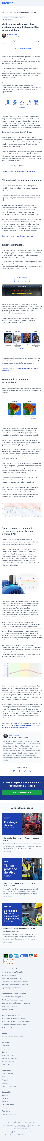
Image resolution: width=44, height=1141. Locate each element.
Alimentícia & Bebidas (9, 1058)
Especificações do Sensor (11, 988)
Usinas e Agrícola (8, 1055)
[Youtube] (19, 1122)
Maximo (4, 1083)
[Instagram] (15, 1122)
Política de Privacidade (10, 1114)
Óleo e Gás (6, 1065)
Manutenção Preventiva (10, 1006)
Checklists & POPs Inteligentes (12, 997)
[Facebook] (12, 1122)
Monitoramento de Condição (13, 969)
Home (4, 12)
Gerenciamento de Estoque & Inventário (16, 1003)
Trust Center (6, 1111)
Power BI (5, 1080)
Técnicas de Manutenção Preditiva (22, 12)
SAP (3, 1077)
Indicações (5, 1108)
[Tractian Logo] (8, 3)
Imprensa (5, 1101)
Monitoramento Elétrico (11, 1015)
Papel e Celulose (8, 1061)
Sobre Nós (5, 1095)
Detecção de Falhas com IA (11, 978)
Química (4, 1052)
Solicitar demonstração (22, 792)
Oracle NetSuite (7, 1074)
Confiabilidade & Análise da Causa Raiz (15, 981)
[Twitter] (22, 1122)
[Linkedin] (8, 1122)
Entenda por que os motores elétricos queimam (18, 171)
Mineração (5, 1049)
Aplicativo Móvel (7, 1009)
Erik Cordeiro (12, 34)
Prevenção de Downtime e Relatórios (15, 985)
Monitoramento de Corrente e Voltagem (16, 1021)
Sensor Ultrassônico (9, 975)
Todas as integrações (9, 1086)
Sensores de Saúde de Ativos (12, 1037)
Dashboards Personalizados (12, 1028)
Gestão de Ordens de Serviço (12, 1000)
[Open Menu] (40, 3)
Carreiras (5, 1098)
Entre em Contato (8, 1105)
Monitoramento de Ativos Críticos (13, 1018)
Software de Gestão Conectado (14, 993)
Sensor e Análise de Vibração (12, 972)
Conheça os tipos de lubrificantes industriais (17, 236)
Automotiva (6, 1046)
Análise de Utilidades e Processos (14, 1025)
